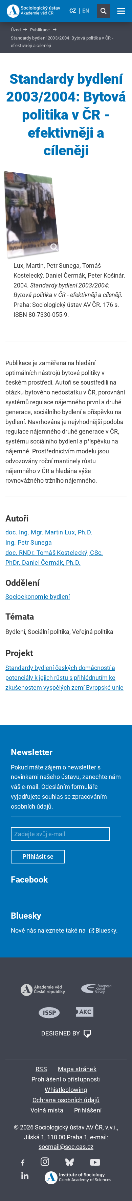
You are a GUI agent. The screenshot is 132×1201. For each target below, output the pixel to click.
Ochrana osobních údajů (66, 1100)
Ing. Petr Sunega (28, 542)
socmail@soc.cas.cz (66, 1146)
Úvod (16, 29)
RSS (41, 1069)
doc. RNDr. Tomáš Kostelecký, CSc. (54, 552)
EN (85, 10)
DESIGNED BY (61, 1033)
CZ (72, 10)
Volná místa (47, 1110)
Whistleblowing (66, 1089)
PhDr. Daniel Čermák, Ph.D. (43, 562)
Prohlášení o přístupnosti (66, 1079)
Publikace (40, 29)
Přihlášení (88, 1110)
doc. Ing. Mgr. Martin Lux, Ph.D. (48, 532)
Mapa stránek (77, 1069)
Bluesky (105, 930)
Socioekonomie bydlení (37, 596)
